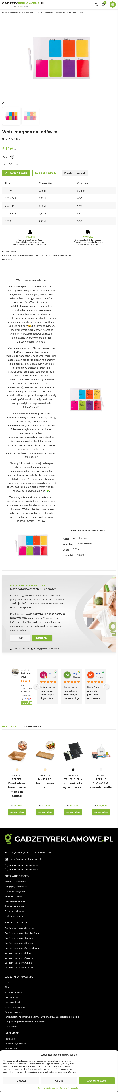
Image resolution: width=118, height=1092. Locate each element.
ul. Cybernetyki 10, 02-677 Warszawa (30, 852)
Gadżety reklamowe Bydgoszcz (20, 938)
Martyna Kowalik (52, 673)
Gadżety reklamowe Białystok (20, 928)
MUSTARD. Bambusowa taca (45, 783)
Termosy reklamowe (15, 911)
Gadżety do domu (27, 12)
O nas (7, 982)
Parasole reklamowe (15, 901)
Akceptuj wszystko (96, 1080)
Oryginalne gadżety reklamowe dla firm (25, 1021)
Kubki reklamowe (14, 896)
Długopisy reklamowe (16, 886)
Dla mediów (11, 1026)
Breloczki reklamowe (15, 881)
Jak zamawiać (11, 997)
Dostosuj (21, 1080)
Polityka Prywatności (69, 1088)
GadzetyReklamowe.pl (26, 673)
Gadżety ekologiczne (15, 891)
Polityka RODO (12, 1048)
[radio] (12, 156)
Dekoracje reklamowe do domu (48, 12)
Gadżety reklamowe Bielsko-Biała (22, 933)
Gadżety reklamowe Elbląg (18, 952)
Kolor (5, 156)
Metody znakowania (15, 1007)
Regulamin (10, 1038)
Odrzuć (59, 1080)
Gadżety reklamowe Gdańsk (19, 957)
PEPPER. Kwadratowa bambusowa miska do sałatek (17, 787)
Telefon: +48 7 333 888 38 (23, 865)
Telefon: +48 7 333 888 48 (23, 869)
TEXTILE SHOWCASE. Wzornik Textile (101, 783)
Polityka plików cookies (48, 1088)
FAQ (20, 638)
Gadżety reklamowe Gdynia (18, 962)
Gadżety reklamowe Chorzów (20, 943)
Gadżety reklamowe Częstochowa (22, 948)
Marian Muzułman (99, 673)
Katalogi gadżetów (14, 1011)
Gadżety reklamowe (10, 12)
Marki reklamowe (14, 992)
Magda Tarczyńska (76, 673)
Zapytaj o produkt (74, 172)
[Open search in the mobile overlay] (96, 4)
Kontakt (42, 638)
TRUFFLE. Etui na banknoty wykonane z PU (73, 783)
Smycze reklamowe (14, 906)
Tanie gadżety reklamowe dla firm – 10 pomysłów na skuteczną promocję (42, 1016)
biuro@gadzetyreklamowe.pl (46, 649)
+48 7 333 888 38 (21, 649)
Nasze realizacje (13, 1002)
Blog (7, 987)
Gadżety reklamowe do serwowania (55, 255)
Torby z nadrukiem (14, 916)
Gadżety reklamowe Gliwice (19, 967)
